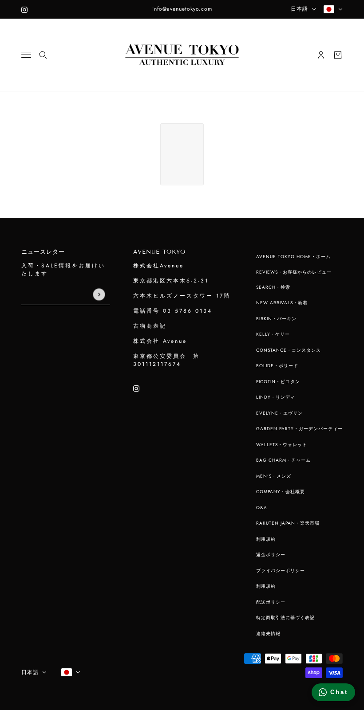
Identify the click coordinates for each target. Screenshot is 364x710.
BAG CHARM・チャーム (283, 460)
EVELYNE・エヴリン (279, 413)
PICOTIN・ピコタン (278, 381)
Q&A (261, 507)
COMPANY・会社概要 (280, 491)
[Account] (321, 55)
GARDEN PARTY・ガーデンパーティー (299, 428)
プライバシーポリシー (280, 570)
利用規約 (266, 539)
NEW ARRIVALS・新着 (282, 302)
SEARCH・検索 (273, 287)
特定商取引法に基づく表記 (285, 617)
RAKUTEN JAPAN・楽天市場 (288, 523)
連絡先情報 (268, 633)
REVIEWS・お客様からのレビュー (294, 272)
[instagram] (24, 9)
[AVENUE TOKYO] (182, 55)
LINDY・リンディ (275, 397)
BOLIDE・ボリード (277, 365)
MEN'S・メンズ (273, 476)
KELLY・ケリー (273, 334)
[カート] (338, 55)
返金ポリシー (270, 554)
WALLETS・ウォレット (281, 444)
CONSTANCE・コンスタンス (288, 350)
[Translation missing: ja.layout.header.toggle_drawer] (26, 55)
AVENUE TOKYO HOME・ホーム (293, 256)
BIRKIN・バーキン (276, 318)
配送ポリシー (270, 602)
